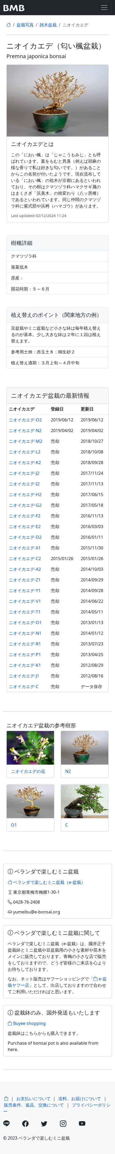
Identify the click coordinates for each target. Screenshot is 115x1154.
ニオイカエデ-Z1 (25, 580)
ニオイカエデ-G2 (25, 505)
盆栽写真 (25, 25)
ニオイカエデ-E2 (25, 526)
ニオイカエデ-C (24, 686)
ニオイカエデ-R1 (25, 644)
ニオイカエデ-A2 (25, 569)
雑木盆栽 (48, 25)
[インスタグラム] (69, 1124)
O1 (14, 825)
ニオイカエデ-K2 (25, 462)
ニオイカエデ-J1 (24, 676)
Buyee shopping (29, 1023)
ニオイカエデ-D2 (25, 537)
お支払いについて (33, 1098)
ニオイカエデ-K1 (25, 665)
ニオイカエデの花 (28, 771)
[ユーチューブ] (88, 1124)
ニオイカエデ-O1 (25, 622)
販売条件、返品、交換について (34, 1105)
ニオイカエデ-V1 (25, 601)
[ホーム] (8, 25)
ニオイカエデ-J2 (24, 473)
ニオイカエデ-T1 (25, 612)
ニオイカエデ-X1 (25, 548)
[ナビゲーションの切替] (104, 7)
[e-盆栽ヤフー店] (6, 1098)
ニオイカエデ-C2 (25, 558)
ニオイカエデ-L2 (24, 452)
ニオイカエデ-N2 (25, 430)
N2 (68, 771)
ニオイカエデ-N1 (25, 633)
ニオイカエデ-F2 (24, 516)
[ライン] (12, 1124)
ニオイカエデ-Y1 (25, 590)
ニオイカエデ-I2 (24, 484)
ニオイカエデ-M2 (25, 441)
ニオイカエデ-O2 (25, 420)
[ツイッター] (50, 1124)
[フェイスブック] (31, 1124)
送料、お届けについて (79, 1098)
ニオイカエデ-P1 (25, 654)
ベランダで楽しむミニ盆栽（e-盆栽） (48, 882)
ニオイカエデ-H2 (25, 494)
